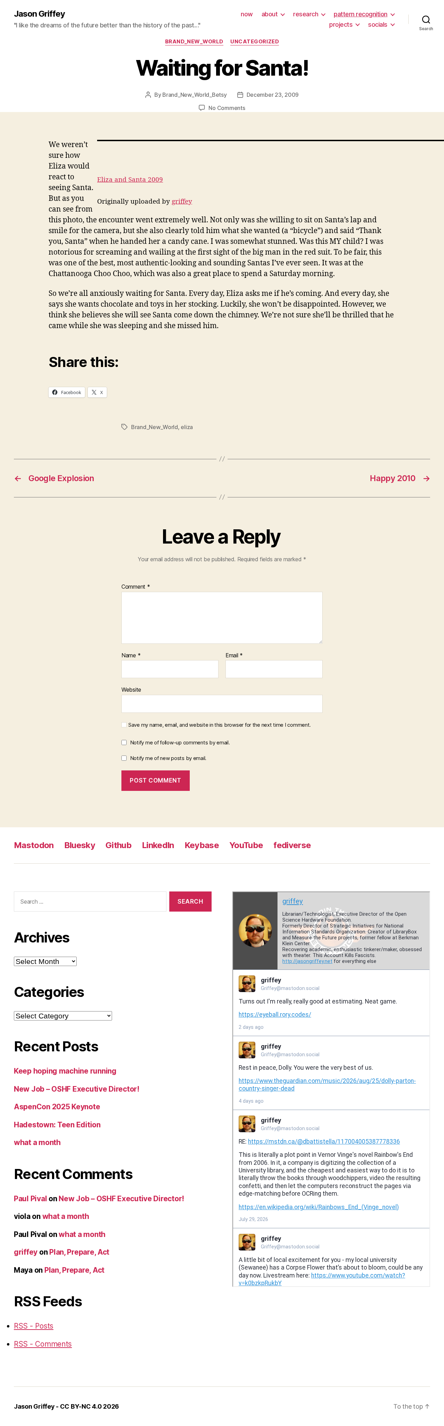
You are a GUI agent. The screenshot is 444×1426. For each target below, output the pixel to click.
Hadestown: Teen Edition (57, 1124)
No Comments (226, 107)
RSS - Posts (33, 1326)
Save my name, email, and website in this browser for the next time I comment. (219, 725)
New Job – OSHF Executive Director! (76, 1089)
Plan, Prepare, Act (79, 1252)
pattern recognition (360, 14)
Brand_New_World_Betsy (194, 94)
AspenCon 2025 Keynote (57, 1106)
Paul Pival (30, 1198)
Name (130, 655)
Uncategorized (254, 42)
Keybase (202, 845)
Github (118, 845)
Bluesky (79, 845)
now (247, 14)
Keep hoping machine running (65, 1071)
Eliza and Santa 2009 (130, 180)
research (305, 14)
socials (377, 24)
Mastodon (34, 845)
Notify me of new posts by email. (168, 758)
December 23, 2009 (273, 94)
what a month (37, 1142)
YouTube (246, 845)
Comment (135, 587)
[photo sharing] (270, 140)
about (270, 14)
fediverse (292, 845)
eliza (187, 427)
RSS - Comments (43, 1344)
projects (340, 24)
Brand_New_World (194, 42)
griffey (182, 201)
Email (234, 655)
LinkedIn (158, 845)
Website (131, 689)
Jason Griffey (39, 14)
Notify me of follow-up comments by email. (180, 742)
